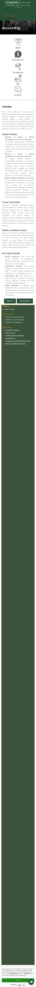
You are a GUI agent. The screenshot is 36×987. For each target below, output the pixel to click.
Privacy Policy (14, 984)
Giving (28, 5)
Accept (18, 980)
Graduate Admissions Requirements (18, 341)
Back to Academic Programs (16, 344)
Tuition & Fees (10, 333)
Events (18, 5)
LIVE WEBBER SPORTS (12, 2)
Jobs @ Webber (10, 5)
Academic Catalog (12, 330)
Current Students (26, 2)
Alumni (23, 5)
